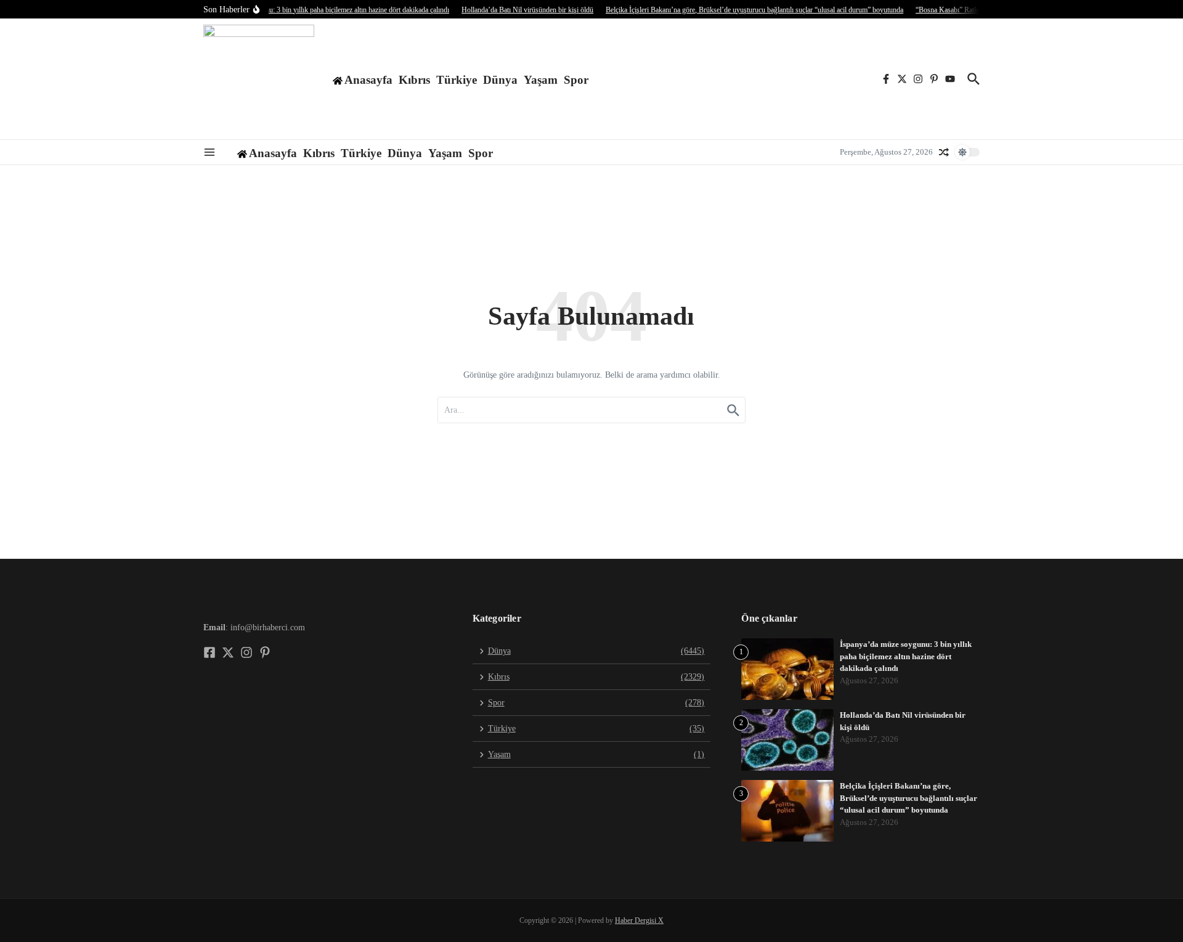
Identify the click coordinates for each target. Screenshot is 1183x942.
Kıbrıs (414, 79)
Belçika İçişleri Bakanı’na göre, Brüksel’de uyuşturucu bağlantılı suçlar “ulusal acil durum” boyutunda (908, 797)
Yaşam (541, 79)
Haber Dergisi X (639, 920)
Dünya (500, 79)
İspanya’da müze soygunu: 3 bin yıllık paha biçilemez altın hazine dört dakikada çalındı (906, 656)
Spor (576, 79)
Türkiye (456, 79)
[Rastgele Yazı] (944, 152)
